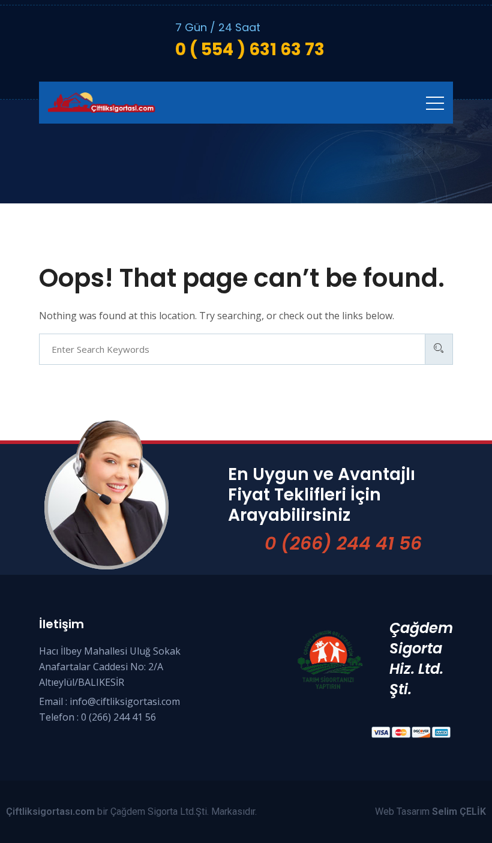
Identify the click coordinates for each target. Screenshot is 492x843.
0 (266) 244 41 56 (343, 543)
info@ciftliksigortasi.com (125, 701)
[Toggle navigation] (435, 103)
